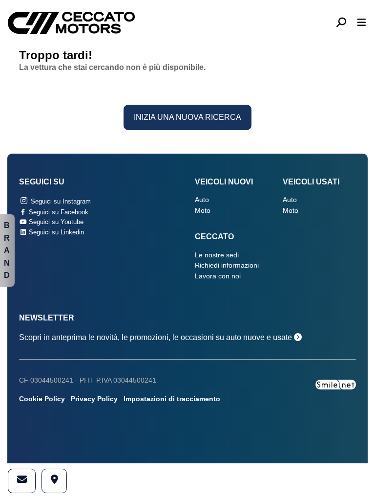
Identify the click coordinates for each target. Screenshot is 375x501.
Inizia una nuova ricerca (187, 117)
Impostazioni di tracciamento (172, 399)
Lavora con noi (218, 276)
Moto (202, 210)
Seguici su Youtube (55, 222)
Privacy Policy (94, 399)
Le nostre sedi (217, 255)
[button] (345, 23)
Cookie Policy (42, 399)
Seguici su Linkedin (55, 232)
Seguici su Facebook (57, 212)
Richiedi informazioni (227, 265)
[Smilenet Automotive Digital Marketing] (335, 383)
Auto (202, 200)
